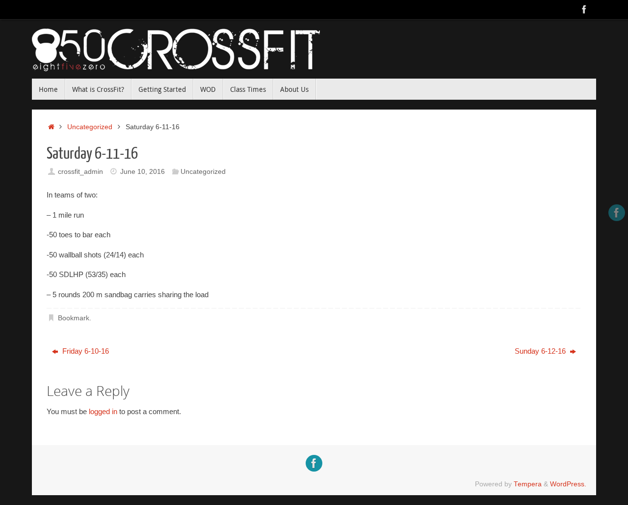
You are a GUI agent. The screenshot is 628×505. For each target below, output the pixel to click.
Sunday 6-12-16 (541, 351)
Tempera (528, 484)
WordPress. (568, 484)
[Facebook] (584, 9)
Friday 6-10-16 (84, 351)
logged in (103, 411)
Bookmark (73, 318)
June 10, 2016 (142, 171)
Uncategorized (89, 127)
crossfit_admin (80, 171)
